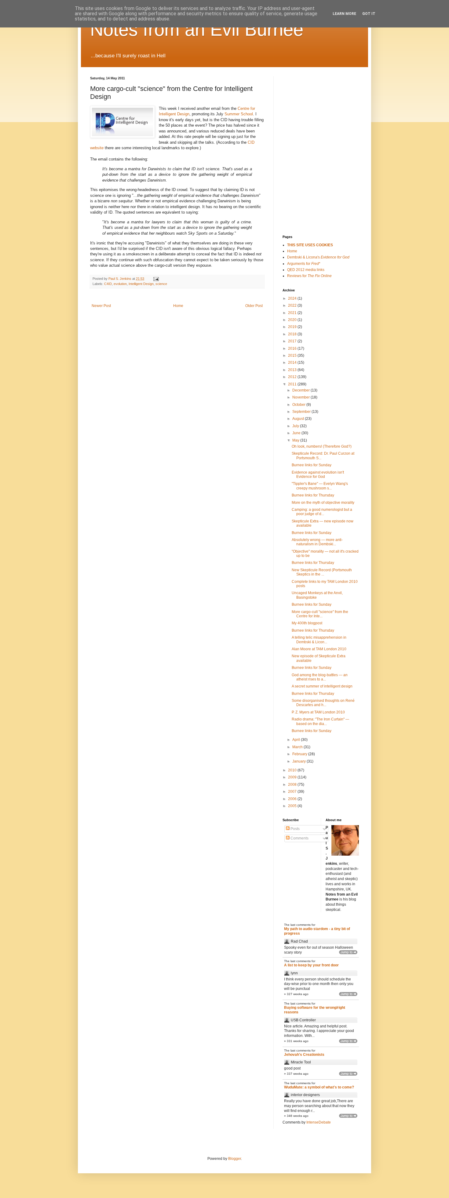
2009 (293, 777)
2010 (293, 770)
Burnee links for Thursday (313, 495)
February (300, 754)
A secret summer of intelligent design (322, 686)
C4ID (108, 284)
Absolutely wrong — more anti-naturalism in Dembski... (317, 542)
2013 (293, 370)
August (298, 419)
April (296, 740)
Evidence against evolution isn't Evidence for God (318, 474)
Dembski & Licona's (318, 257)
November (301, 397)
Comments (299, 838)
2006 (293, 799)
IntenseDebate (318, 1122)
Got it (368, 14)
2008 (293, 784)
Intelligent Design (141, 284)
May (296, 440)
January (299, 761)
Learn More (344, 14)
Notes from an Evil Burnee (196, 29)
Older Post (254, 306)
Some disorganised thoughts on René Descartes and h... (323, 702)
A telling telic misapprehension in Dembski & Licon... (319, 639)
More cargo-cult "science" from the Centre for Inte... (320, 614)
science (161, 284)
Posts (295, 829)
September (302, 412)
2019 (293, 327)
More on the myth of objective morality (323, 502)
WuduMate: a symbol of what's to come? (319, 1087)
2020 (293, 320)
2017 (293, 341)
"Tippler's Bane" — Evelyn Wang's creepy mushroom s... (320, 486)
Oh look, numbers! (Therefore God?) (322, 446)
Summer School (238, 114)
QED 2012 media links (305, 270)
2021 (293, 313)
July (296, 426)
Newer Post (101, 306)
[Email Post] (156, 278)
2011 (293, 384)
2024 (293, 298)
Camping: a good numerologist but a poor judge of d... (322, 511)
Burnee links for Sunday (311, 465)
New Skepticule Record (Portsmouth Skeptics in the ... (322, 572)
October (299, 404)
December (301, 390)
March (298, 747)
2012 (293, 377)
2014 (293, 362)
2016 (293, 348)
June (296, 433)
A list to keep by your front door (311, 965)
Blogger (234, 1159)
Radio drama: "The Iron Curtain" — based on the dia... (320, 721)
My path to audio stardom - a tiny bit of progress (317, 931)
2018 (293, 334)
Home (178, 306)
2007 (293, 791)
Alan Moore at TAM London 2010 (319, 649)
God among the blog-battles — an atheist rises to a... (320, 677)
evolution (120, 284)
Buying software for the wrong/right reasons (314, 1010)
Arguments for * (303, 264)
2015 (293, 355)
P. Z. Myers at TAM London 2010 (318, 712)
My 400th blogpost (307, 623)
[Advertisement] (313, 106)
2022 (293, 305)
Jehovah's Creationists (304, 1054)
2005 (293, 806)
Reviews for (309, 276)
